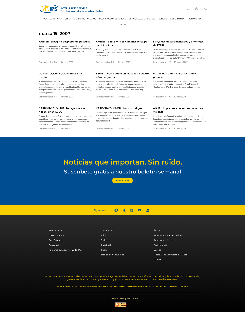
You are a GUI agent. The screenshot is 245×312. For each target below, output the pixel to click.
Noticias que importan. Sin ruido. (122, 162)
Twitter (105, 240)
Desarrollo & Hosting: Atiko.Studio (122, 299)
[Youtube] (139, 210)
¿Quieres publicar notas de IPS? (65, 250)
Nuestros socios (57, 235)
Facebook (106, 245)
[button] (205, 9)
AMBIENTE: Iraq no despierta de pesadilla (64, 41)
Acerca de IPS (56, 230)
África (157, 230)
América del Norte (163, 240)
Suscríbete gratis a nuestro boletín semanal (122, 171)
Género (163, 19)
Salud (122, 24)
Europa (157, 250)
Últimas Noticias (52, 19)
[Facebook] (116, 210)
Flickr (104, 250)
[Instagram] (131, 210)
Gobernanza (177, 19)
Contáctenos (55, 240)
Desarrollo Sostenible (112, 19)
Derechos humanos (85, 19)
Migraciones (194, 19)
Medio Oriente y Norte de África (170, 254)
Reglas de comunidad (112, 254)
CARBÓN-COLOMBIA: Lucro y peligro (119, 108)
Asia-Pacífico (160, 245)
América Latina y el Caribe (167, 235)
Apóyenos (54, 245)
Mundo (157, 259)
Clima (68, 19)
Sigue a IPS (107, 230)
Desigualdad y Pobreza (142, 19)
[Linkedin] (147, 210)
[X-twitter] (123, 210)
